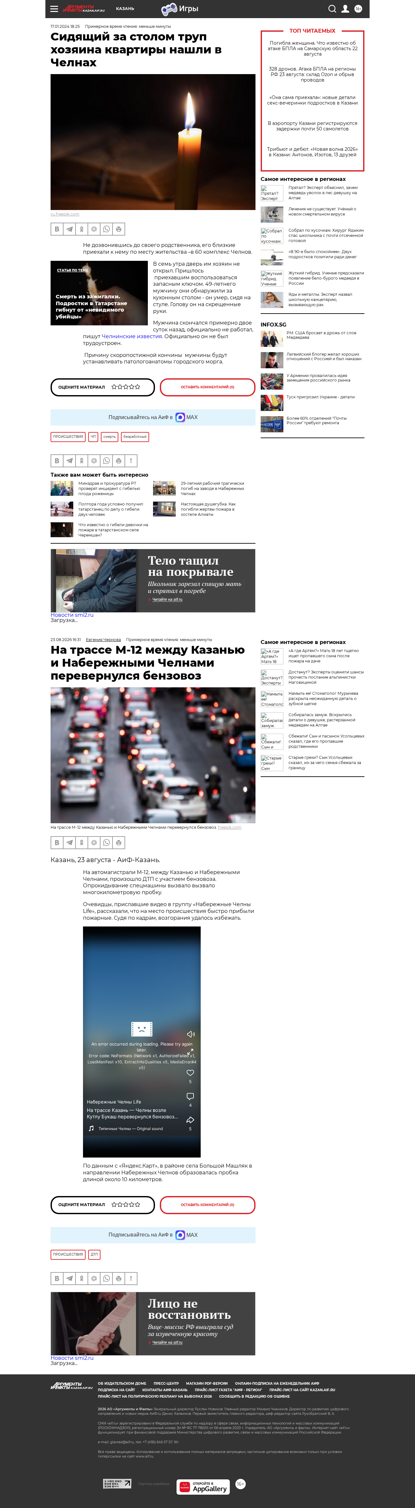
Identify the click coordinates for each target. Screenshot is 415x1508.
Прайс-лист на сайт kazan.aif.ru (302, 1390)
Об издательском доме (122, 1383)
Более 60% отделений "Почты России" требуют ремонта (317, 420)
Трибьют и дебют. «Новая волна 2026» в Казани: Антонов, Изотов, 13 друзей (312, 152)
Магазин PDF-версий (207, 1383)
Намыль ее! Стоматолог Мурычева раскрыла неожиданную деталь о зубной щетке (323, 698)
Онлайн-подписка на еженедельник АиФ (277, 1383)
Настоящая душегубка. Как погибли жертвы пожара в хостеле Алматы (208, 509)
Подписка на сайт (116, 1390)
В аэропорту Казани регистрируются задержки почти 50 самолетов (312, 126)
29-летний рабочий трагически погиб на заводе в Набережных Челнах (212, 488)
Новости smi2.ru (72, 615)
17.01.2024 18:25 (65, 26)
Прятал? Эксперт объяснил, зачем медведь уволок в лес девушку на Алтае (323, 192)
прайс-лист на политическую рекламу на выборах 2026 (155, 1396)
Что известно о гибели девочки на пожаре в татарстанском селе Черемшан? (113, 530)
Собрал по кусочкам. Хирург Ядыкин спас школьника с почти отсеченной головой (326, 235)
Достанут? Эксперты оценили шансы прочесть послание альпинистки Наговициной (326, 677)
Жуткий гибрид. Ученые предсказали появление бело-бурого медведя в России (326, 278)
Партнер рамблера (153, 1484)
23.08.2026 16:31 (66, 639)
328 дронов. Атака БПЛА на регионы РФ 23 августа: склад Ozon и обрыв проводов (312, 74)
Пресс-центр (166, 1383)
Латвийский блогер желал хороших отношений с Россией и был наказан (324, 356)
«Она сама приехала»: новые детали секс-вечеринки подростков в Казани (312, 100)
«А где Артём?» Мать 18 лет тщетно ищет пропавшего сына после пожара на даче (324, 655)
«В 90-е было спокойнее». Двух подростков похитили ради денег (323, 254)
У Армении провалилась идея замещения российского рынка (318, 378)
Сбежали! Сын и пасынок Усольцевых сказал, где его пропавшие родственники (326, 741)
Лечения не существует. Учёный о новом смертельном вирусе (322, 211)
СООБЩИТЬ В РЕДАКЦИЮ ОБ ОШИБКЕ (254, 1396)
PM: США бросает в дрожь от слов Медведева (321, 335)
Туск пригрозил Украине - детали (321, 397)
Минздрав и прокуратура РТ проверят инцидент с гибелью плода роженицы (109, 488)
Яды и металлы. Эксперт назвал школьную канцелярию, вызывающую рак (320, 299)
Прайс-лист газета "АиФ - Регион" (228, 1390)
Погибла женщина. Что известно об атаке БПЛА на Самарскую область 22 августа (313, 48)
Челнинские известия (132, 336)
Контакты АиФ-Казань (164, 1390)
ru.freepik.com (65, 214)
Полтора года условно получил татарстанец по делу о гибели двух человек (110, 509)
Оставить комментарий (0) (207, 387)
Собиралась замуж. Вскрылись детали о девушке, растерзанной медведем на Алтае (322, 719)
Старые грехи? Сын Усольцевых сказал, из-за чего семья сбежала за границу (325, 762)
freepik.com (230, 827)
